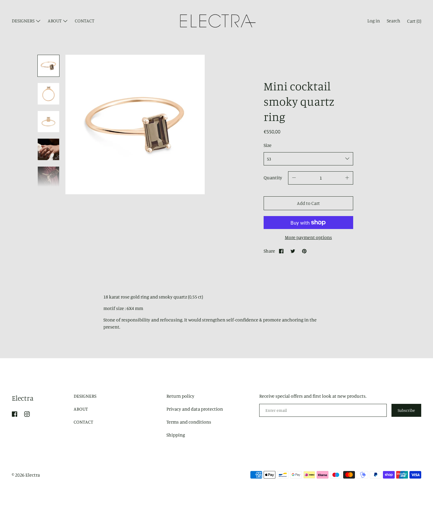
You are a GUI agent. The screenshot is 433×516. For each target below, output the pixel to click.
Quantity (273, 177)
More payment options (308, 237)
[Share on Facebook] (281, 250)
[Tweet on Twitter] (292, 250)
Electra (23, 398)
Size (268, 145)
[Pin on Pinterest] (304, 250)
